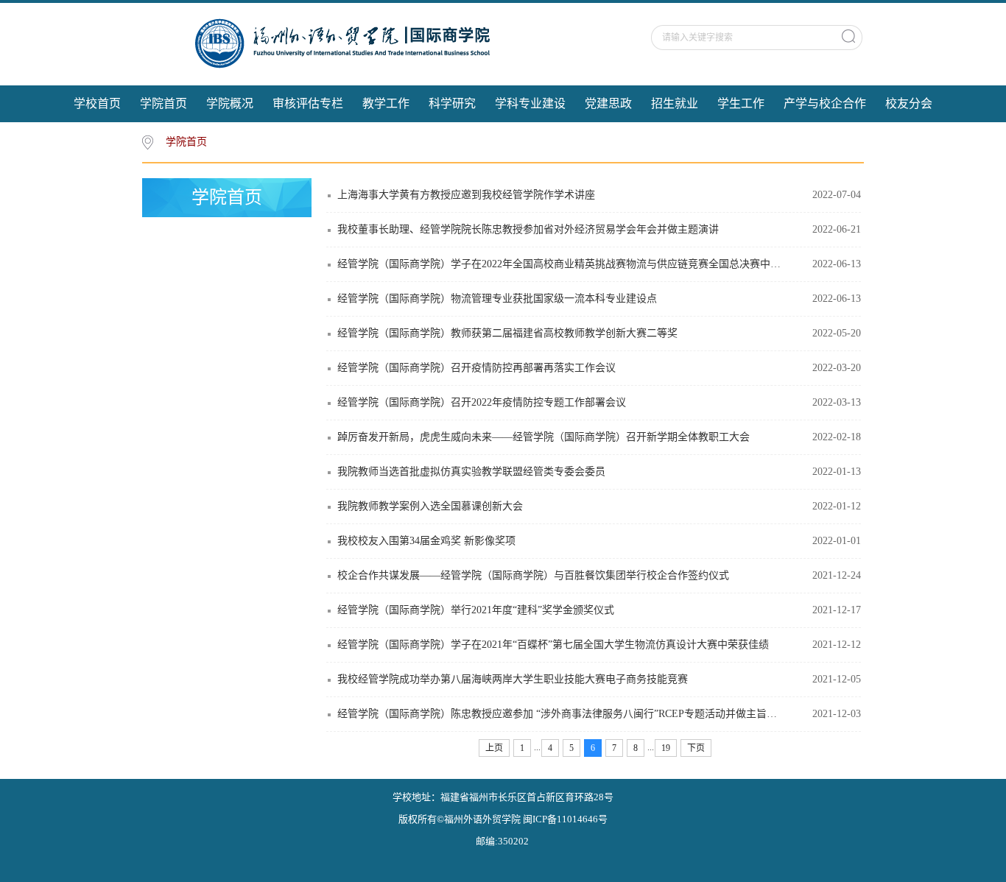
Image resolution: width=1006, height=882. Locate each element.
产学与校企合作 (825, 103)
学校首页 (97, 103)
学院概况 (229, 103)
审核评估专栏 (307, 103)
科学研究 (452, 103)
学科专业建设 (530, 103)
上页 (494, 748)
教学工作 (385, 103)
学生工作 (740, 103)
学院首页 (163, 103)
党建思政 (608, 103)
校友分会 (908, 103)
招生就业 (674, 103)
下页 (696, 748)
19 (665, 748)
